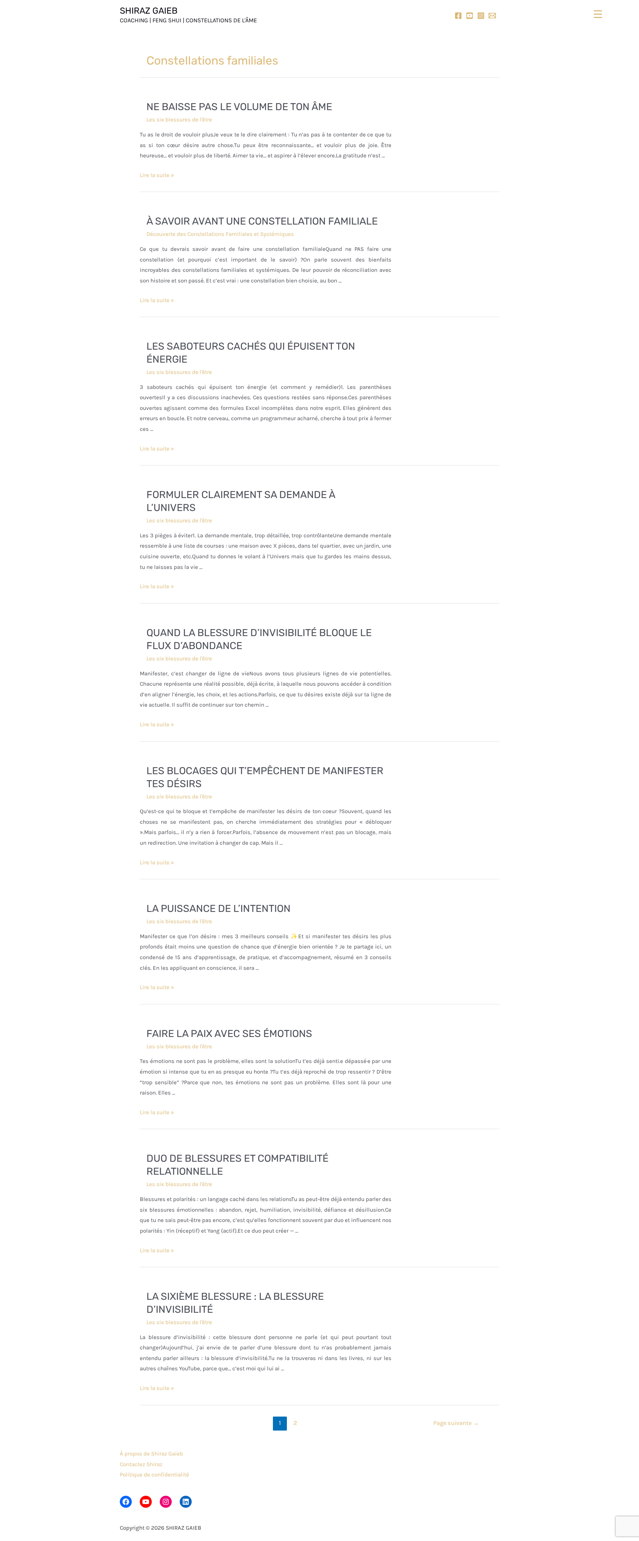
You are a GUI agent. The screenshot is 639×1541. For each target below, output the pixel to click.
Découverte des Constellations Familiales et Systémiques (220, 234)
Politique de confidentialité (154, 1474)
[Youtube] (469, 15)
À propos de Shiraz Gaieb (151, 1453)
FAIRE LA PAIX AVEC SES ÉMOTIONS (229, 1034)
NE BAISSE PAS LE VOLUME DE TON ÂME (239, 107)
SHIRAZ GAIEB (148, 11)
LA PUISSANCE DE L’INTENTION (218, 909)
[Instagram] (481, 15)
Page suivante (456, 1423)
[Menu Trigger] (598, 14)
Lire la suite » (157, 175)
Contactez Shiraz (141, 1464)
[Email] (492, 15)
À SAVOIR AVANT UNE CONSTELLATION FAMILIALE (262, 221)
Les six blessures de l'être (179, 119)
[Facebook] (458, 15)
